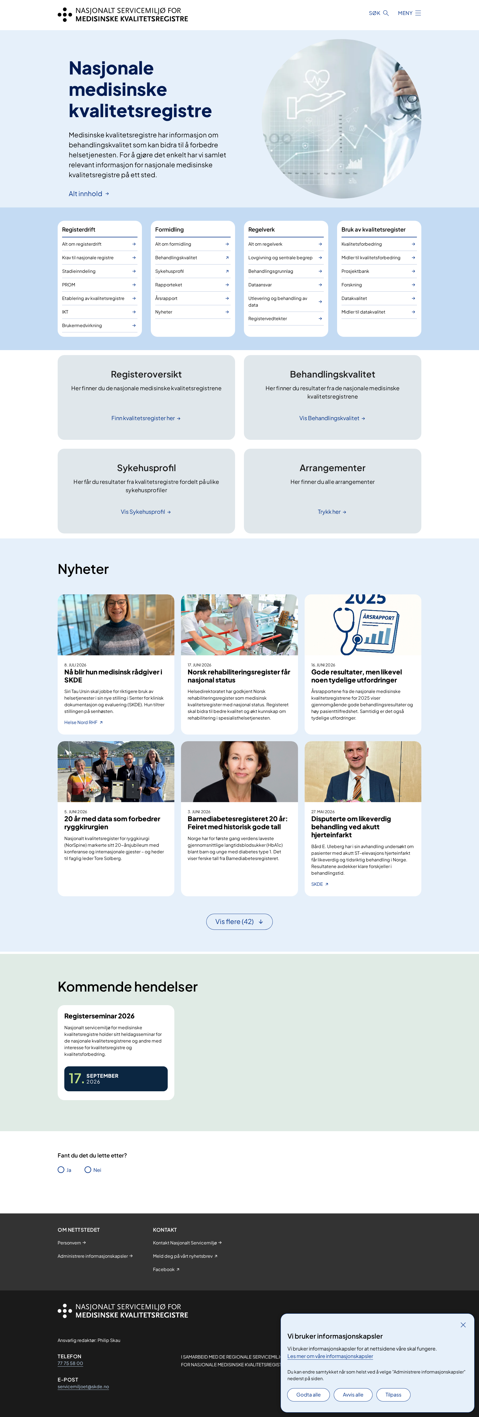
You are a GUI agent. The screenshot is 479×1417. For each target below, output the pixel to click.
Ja (69, 1170)
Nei (97, 1170)
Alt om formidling (173, 244)
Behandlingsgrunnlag (270, 271)
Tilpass (393, 1394)
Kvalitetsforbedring (362, 244)
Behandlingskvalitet (176, 257)
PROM (68, 284)
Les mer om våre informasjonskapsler (330, 1356)
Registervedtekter (267, 318)
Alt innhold (86, 193)
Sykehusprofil (169, 271)
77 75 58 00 (70, 1363)
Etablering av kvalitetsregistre (93, 298)
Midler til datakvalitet (363, 312)
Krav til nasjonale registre (88, 257)
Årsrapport (166, 298)
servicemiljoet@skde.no (83, 1386)
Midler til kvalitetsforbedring (371, 257)
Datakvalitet (354, 298)
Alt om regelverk (265, 244)
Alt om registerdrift (81, 244)
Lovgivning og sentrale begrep (280, 257)
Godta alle (308, 1394)
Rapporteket (168, 284)
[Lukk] (463, 1324)
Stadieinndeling (79, 271)
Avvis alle (353, 1394)
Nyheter (163, 312)
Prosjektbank (355, 271)
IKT (65, 312)
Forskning (352, 284)
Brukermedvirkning (82, 325)
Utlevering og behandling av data (277, 301)
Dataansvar (260, 284)
